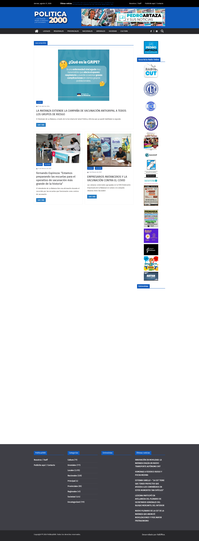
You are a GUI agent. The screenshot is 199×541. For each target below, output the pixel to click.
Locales (46, 31)
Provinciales (73, 31)
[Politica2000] (36, 31)
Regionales (59, 31)
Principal (71, 481)
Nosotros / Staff (135, 3)
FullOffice (161, 535)
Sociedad (113, 31)
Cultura (124, 31)
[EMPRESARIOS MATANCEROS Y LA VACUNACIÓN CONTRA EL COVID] (109, 150)
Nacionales (87, 31)
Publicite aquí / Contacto (154, 3)
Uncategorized (74, 502)
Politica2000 (51, 534)
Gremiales (100, 31)
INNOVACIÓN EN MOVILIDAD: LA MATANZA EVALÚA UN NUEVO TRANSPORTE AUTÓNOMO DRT (148, 463)
